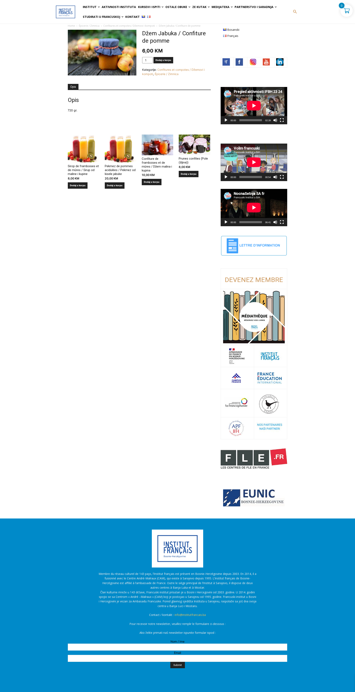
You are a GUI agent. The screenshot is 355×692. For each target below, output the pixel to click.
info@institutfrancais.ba (190, 615)
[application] (254, 105)
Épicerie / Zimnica (89, 25)
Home (71, 25)
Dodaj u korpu (163, 60)
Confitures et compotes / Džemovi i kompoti (129, 25)
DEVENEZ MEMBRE (254, 280)
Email (177, 652)
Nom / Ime (177, 641)
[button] (295, 12)
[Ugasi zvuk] (275, 120)
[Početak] (226, 120)
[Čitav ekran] (282, 120)
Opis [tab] (73, 86)
